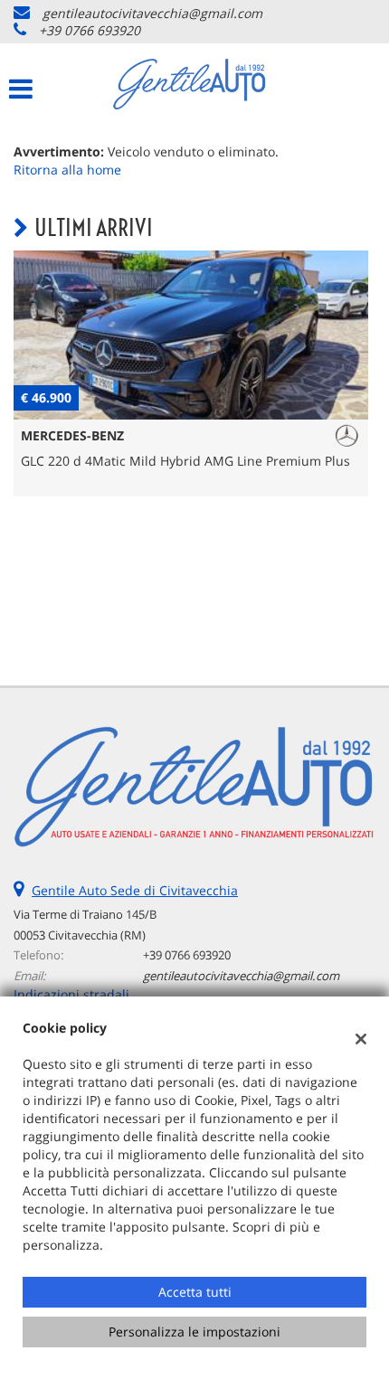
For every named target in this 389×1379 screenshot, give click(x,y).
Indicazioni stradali (71, 994)
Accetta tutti (195, 1291)
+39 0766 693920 (89, 30)
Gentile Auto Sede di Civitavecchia (135, 890)
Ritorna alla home (67, 169)
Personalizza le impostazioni (194, 1331)
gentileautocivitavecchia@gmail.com (152, 13)
